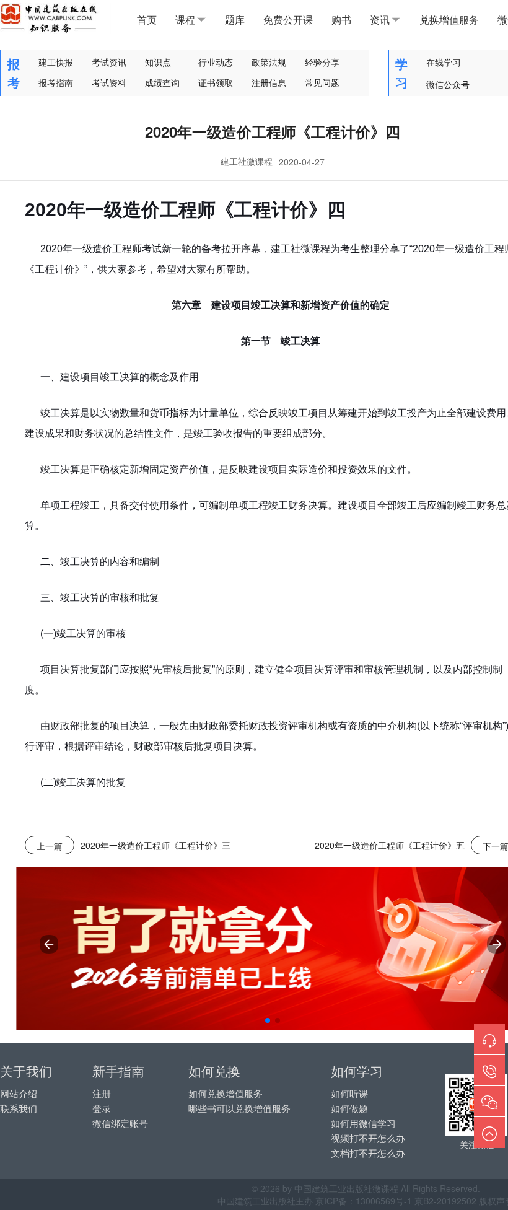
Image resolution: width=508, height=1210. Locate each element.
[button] (267, 1020)
